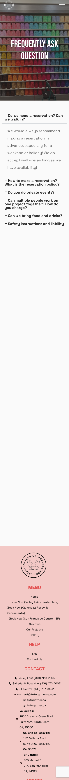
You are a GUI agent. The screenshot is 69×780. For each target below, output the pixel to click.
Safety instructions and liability (36, 224)
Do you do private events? (31, 192)
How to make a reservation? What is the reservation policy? (32, 182)
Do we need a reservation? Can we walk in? (34, 117)
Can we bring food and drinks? (35, 216)
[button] (34, 117)
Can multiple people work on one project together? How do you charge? (31, 204)
